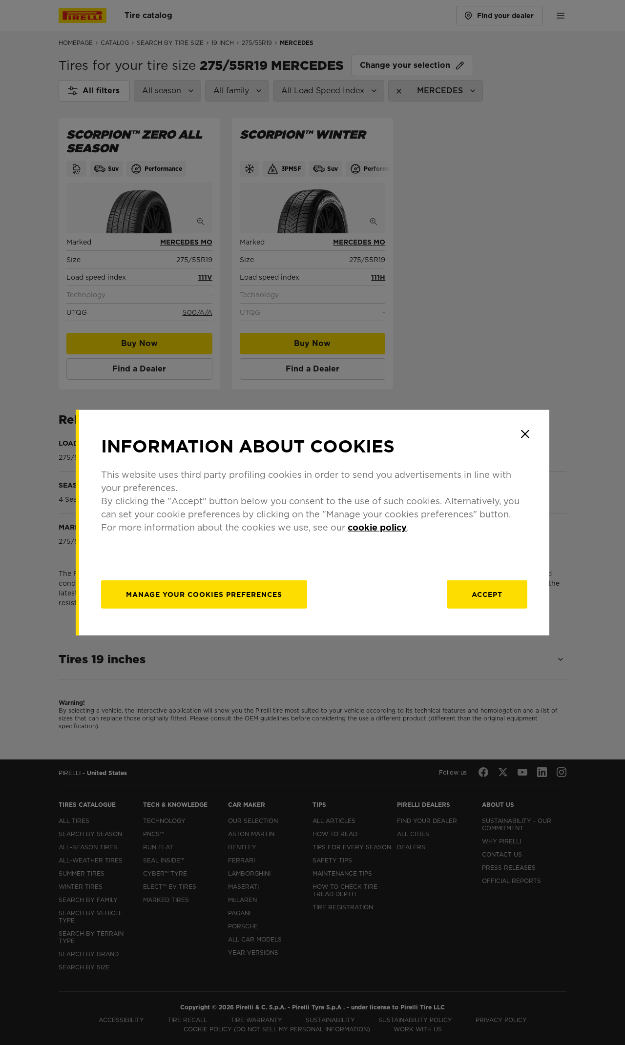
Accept (487, 594)
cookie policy (377, 527)
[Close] (525, 434)
